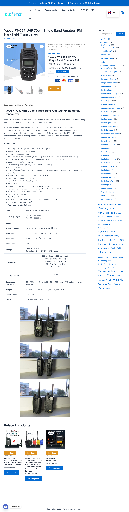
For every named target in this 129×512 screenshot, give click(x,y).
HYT (115, 240)
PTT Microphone (116, 257)
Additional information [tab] (24, 105)
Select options (33, 479)
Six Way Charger (102, 268)
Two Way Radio (105, 271)
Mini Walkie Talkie (115, 248)
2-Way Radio (58, 44)
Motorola (104, 252)
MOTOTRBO (115, 253)
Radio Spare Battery (107, 264)
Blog (29, 18)
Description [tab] (8, 105)
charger (118, 213)
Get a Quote (54, 88)
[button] (41, 10)
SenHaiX (119, 264)
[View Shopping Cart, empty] (123, 14)
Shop (29, 10)
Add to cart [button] (11, 472)
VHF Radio (101, 280)
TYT (116, 271)
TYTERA (121, 271)
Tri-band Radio (112, 268)
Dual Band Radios (105, 224)
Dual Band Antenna (117, 221)
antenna (111, 204)
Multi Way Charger (103, 257)
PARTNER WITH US (88, 10)
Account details (51, 10)
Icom (100, 244)
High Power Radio (105, 240)
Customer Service (69, 10)
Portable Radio (69, 44)
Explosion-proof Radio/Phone (106, 228)
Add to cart (62, 71)
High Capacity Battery (108, 236)
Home (50, 44)
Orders (37, 10)
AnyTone (118, 204)
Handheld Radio (106, 231)
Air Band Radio (103, 204)
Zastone (107, 288)
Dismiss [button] (97, 3)
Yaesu (101, 288)
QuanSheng (102, 261)
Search (101, 30)
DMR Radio (104, 220)
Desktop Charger (105, 217)
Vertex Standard (114, 275)
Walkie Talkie (114, 279)
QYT (109, 261)
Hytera (121, 240)
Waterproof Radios (105, 284)
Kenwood (113, 244)
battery (112, 208)
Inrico (105, 244)
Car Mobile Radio (106, 212)
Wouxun (117, 284)
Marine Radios (102, 248)
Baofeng (103, 208)
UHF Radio (102, 275)
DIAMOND (116, 216)
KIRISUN (121, 244)
